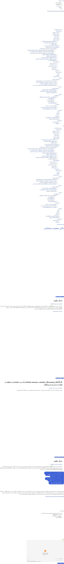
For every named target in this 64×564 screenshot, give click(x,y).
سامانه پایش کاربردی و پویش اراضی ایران (48, 107)
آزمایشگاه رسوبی (51, 101)
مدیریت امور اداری (53, 63)
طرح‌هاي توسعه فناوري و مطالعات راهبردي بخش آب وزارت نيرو (44, 85)
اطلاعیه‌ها (52, 303)
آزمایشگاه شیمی (51, 98)
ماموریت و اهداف (55, 33)
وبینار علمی (57, 300)
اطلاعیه (57, 75)
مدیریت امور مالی (53, 64)
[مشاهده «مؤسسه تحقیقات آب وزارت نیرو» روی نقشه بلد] (45, 551)
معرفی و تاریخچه (56, 32)
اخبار (58, 73)
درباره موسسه (59, 129)
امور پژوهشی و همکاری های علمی (50, 42)
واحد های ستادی (56, 61)
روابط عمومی (53, 67)
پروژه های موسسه (55, 88)
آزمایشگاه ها (56, 95)
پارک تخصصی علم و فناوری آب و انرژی (51, 45)
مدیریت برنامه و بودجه (52, 66)
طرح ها (60, 77)
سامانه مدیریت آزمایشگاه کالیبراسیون (49, 108)
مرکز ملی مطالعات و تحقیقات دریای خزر (48, 57)
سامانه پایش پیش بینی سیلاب (51, 105)
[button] (32, 125)
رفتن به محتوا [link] (61, 0)
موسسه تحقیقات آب (58, 29)
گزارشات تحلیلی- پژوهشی (54, 217)
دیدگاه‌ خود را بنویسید (58, 303)
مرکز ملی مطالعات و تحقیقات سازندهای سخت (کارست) (46, 58)
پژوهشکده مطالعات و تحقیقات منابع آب (49, 54)
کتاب (58, 111)
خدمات (60, 94)
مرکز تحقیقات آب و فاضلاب (51, 55)
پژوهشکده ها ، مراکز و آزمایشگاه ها (52, 47)
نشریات (57, 114)
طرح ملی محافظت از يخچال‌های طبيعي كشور (48, 83)
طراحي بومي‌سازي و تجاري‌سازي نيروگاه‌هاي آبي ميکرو (46, 82)
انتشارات (60, 110)
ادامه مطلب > (57, 311)
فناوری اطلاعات (53, 44)
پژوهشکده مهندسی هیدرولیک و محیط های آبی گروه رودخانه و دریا (42, 51)
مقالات (57, 113)
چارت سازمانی (56, 35)
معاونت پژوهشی (56, 39)
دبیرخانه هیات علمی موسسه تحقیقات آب (49, 41)
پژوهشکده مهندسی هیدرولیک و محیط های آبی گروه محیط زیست (42, 151)
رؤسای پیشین (56, 36)
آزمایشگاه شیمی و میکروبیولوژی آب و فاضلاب (48, 195)
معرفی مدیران (56, 38)
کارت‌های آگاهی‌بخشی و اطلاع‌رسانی (52, 117)
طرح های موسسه (55, 79)
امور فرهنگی (54, 69)
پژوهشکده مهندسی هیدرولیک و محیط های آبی (48, 48)
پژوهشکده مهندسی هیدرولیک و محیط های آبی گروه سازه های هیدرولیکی (40, 50)
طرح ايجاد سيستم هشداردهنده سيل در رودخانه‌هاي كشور (46, 80)
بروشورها (57, 116)
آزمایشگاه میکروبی (50, 99)
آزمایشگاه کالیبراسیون (52, 60)
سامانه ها (57, 104)
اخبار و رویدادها (59, 72)
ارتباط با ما (60, 120)
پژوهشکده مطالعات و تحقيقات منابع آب (49, 89)
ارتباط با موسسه (56, 121)
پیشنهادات (57, 123)
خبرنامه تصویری (56, 76)
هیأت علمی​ (57, 70)
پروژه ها (60, 86)
